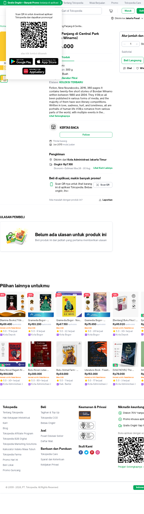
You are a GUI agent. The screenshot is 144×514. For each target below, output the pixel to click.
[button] (127, 18)
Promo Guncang (11, 470)
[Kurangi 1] (124, 44)
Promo (114, 3)
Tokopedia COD (49, 417)
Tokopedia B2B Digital (15, 438)
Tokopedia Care (133, 3)
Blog (5, 428)
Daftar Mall (47, 441)
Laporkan (107, 200)
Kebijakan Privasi (50, 464)
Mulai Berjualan (97, 3)
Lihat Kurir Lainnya (102, 168)
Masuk (128, 10)
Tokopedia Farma (12, 454)
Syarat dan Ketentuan (52, 459)
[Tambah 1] (137, 44)
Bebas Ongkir (48, 423)
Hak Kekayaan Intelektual (16, 417)
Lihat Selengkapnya (59, 116)
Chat (129, 68)
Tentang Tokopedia (73, 3)
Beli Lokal (8, 465)
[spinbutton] (131, 44)
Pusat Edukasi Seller (52, 436)
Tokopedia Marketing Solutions (20, 444)
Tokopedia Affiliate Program (18, 433)
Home (3, 26)
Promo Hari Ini (10, 459)
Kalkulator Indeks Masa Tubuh (19, 449)
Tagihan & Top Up (50, 412)
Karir (5, 423)
